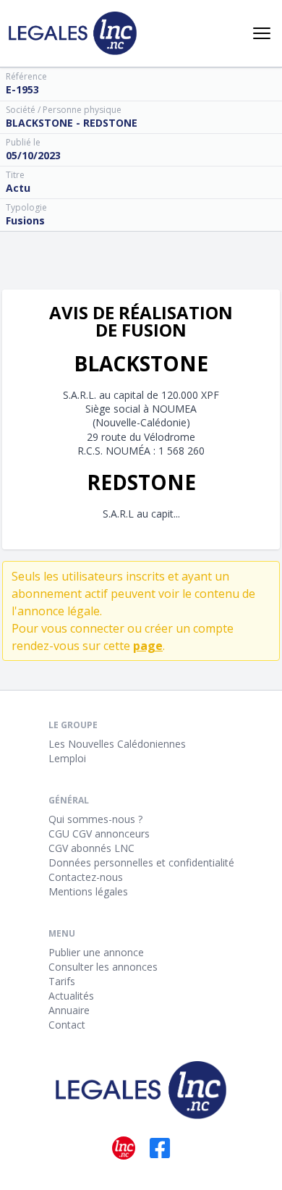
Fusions (25, 220)
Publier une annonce (96, 952)
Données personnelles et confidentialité (141, 862)
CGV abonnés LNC (91, 848)
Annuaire (69, 1010)
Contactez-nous (85, 877)
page (148, 646)
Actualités (71, 996)
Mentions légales (88, 891)
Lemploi (67, 758)
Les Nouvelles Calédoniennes (117, 744)
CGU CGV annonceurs (99, 833)
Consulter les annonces (103, 967)
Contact (66, 1024)
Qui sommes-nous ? (95, 819)
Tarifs (61, 981)
